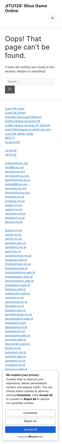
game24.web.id (15, 356)
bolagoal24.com (15, 323)
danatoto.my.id (15, 331)
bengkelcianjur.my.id (18, 314)
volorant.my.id (14, 297)
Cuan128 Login (14, 108)
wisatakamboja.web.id (20, 272)
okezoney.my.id (15, 213)
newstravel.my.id (16, 302)
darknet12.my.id (15, 247)
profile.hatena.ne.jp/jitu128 (22, 121)
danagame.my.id (16, 327)
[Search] (10, 89)
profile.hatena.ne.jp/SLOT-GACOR (27, 125)
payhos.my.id (13, 222)
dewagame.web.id (17, 335)
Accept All (30, 429)
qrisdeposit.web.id (17, 285)
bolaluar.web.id (15, 310)
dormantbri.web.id (17, 344)
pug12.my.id (13, 251)
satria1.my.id (13, 234)
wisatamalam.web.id (19, 276)
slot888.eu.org (14, 167)
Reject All (30, 421)
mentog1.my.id (14, 196)
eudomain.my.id (15, 352)
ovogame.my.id (15, 365)
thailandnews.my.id (18, 264)
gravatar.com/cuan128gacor (23, 117)
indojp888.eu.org (16, 184)
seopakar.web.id (16, 260)
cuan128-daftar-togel (19, 133)
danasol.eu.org (15, 171)
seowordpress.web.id (19, 280)
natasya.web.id (15, 289)
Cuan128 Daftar (15, 112)
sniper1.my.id (13, 205)
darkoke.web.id (15, 243)
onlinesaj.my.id (15, 201)
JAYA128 (10, 150)
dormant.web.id (15, 339)
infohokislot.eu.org (17, 192)
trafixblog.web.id (16, 268)
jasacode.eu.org (15, 188)
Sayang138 (12, 142)
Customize (30, 412)
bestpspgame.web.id (19, 318)
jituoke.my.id (13, 230)
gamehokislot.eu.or (17, 180)
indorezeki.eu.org (16, 163)
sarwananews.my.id (18, 255)
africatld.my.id (14, 306)
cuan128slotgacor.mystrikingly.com (28, 129)
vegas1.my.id (13, 209)
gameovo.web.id (16, 369)
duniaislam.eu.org (17, 176)
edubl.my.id (13, 348)
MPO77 (10, 138)
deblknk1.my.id (15, 218)
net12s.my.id (13, 238)
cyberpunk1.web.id (17, 293)
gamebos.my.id (15, 360)
